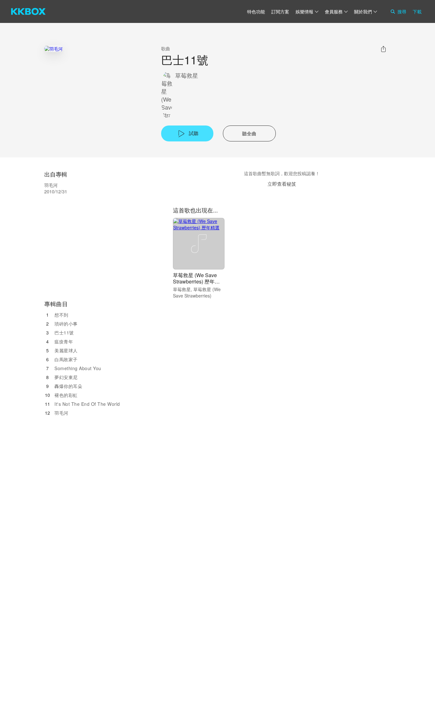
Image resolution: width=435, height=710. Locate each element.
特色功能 (256, 11)
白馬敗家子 (66, 359)
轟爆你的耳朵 (68, 386)
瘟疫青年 (63, 341)
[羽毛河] (53, 48)
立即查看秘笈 (281, 183)
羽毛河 (61, 413)
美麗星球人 (66, 350)
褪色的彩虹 (66, 395)
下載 (417, 11)
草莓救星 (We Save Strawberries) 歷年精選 (196, 281)
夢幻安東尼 (66, 377)
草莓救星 (186, 75)
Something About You (77, 368)
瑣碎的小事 (66, 323)
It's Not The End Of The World (87, 404)
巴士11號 (64, 332)
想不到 (61, 315)
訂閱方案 (280, 11)
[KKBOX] (28, 11)
